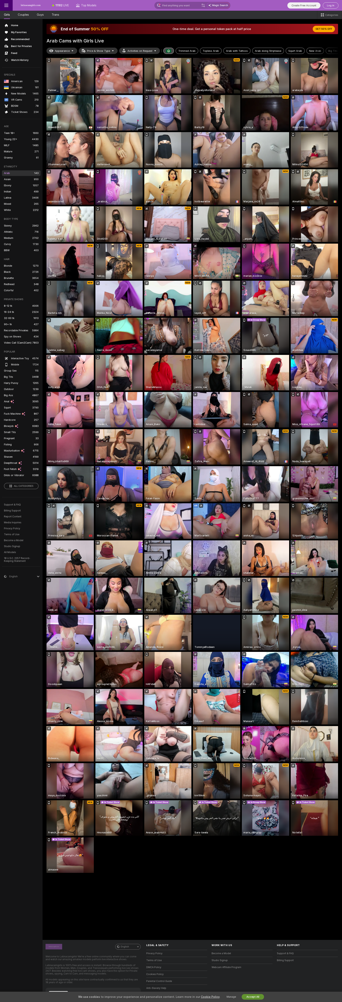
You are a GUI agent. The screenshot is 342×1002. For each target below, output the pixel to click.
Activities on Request (139, 50)
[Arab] (168, 51)
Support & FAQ (12, 504)
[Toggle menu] (6, 5)
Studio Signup (12, 546)
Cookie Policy (210, 996)
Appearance (62, 50)
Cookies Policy (155, 974)
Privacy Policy (12, 528)
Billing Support (12, 510)
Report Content (12, 516)
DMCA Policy (153, 967)
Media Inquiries (12, 522)
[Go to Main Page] (31, 5)
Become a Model (13, 540)
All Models (10, 552)
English (125, 946)
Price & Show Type (98, 50)
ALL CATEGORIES (23, 486)
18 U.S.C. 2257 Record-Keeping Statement (17, 559)
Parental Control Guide (159, 981)
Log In (330, 5)
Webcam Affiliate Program (226, 967)
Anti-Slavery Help (156, 988)
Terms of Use (11, 534)
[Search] (203, 5)
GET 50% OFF (323, 29)
